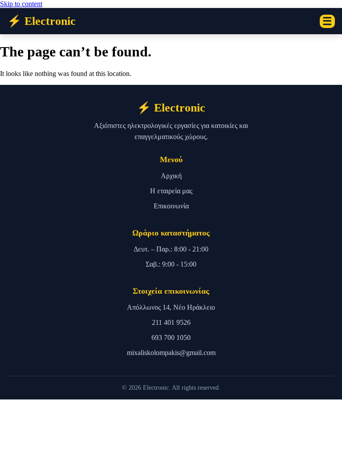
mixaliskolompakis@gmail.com (171, 352)
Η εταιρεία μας (171, 191)
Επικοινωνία (171, 206)
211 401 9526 (171, 322)
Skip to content (21, 4)
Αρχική (171, 176)
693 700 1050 (171, 337)
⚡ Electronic (41, 21)
